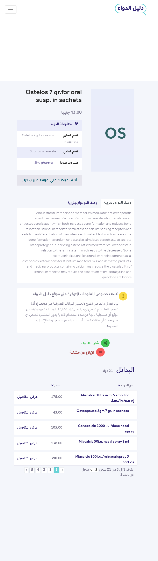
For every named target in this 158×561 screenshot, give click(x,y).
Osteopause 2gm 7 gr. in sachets (103, 411)
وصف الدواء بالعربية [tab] (117, 203)
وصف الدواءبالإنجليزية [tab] (82, 203)
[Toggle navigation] (10, 9)
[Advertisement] (79, 50)
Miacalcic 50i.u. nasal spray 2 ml (104, 442)
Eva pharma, (43, 163)
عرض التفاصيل (27, 397)
